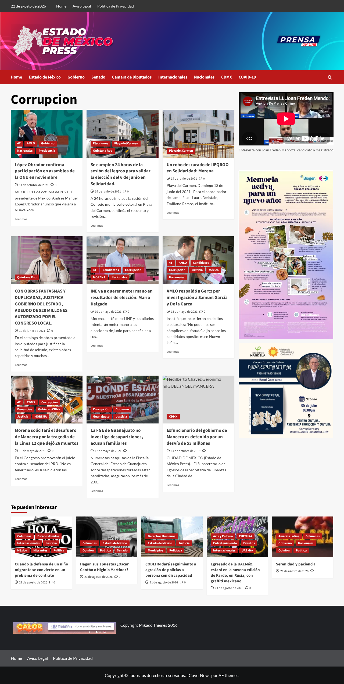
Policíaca (175, 550)
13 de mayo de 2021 (184, 311)
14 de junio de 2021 (108, 191)
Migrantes (40, 550)
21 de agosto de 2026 (33, 582)
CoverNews (199, 675)
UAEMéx (247, 550)
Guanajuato (101, 416)
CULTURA (245, 536)
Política (58, 550)
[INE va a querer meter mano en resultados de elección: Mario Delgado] (122, 260)
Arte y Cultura (223, 536)
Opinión (88, 550)
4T (19, 143)
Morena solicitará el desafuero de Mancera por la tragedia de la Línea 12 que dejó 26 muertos (46, 437)
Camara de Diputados (132, 77)
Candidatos (111, 270)
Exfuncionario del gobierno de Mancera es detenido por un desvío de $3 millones (197, 437)
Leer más (21, 219)
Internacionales (172, 77)
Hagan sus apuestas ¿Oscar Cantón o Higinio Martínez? (104, 567)
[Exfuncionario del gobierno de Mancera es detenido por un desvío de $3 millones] (198, 399)
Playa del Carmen (126, 143)
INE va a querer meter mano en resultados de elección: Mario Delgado (122, 297)
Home (61, 6)
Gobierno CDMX (49, 409)
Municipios (155, 550)
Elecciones (100, 143)
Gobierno (76, 77)
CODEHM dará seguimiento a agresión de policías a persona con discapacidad (170, 569)
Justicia (197, 270)
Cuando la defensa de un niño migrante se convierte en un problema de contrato (41, 569)
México (214, 270)
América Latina (288, 536)
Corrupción (133, 270)
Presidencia (47, 150)
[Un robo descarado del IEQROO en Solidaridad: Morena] (198, 134)
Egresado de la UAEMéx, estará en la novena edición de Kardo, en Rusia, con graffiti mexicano (235, 572)
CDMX (226, 77)
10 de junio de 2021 (32, 331)
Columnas (24, 536)
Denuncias (24, 409)
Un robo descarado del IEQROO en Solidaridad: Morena (198, 168)
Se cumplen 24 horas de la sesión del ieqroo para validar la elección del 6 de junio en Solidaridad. (120, 174)
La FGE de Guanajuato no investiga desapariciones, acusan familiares (117, 437)
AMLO (31, 143)
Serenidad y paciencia (296, 564)
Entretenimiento (225, 543)
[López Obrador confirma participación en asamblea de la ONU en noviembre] (47, 134)
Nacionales (204, 77)
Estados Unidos (48, 536)
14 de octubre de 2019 (185, 451)
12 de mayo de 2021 (108, 451)
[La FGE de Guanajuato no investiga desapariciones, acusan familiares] (122, 399)
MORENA (99, 277)
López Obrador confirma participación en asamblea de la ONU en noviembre (45, 171)
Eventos (249, 543)
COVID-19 (247, 77)
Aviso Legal (82, 6)
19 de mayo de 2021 (108, 311)
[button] (330, 77)
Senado (98, 77)
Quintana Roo (102, 150)
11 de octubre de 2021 (34, 185)
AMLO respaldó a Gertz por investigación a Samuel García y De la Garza (197, 297)
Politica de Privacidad (115, 6)
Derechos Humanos (161, 536)
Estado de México (45, 77)
